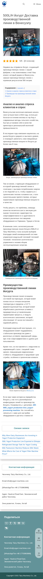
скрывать (21, 88)
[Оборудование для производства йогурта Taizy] (4, 4)
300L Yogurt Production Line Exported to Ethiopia (21, 441)
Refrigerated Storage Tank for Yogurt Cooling (19, 445)
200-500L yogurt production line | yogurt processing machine (19, 407)
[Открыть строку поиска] (23, 4)
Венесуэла (30, 390)
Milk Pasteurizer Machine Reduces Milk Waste (20, 448)
